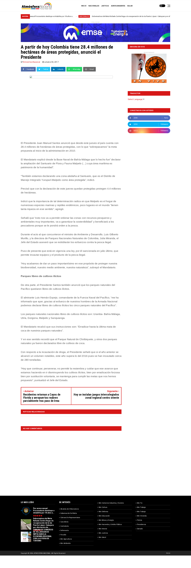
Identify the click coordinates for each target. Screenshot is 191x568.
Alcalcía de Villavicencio (69, 509)
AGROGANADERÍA (118, 6)
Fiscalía (63, 535)
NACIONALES (93, 6)
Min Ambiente (65, 543)
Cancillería (64, 522)
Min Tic (139, 503)
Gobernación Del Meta (68, 513)
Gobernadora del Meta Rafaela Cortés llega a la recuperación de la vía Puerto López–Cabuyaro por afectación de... (117, 16)
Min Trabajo (141, 507)
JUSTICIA (105, 6)
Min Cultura (103, 507)
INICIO (83, 6)
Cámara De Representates (70, 517)
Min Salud (102, 537)
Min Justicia (103, 533)
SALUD (130, 6)
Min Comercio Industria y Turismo (111, 503)
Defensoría (64, 530)
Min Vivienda (142, 516)
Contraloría (64, 526)
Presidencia (141, 524)
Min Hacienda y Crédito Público (110, 524)
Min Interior (103, 529)
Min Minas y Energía (106, 520)
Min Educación (104, 516)
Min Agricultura (66, 539)
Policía (139, 520)
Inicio (168, 553)
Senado (140, 529)
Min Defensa (103, 511)
